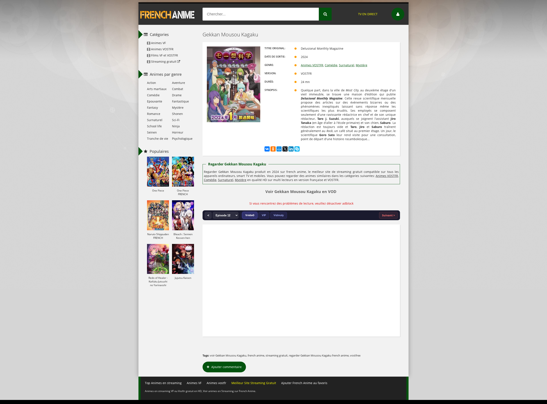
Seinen (152, 132)
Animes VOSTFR (312, 65)
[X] (285, 149)
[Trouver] (325, 14)
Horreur (177, 132)
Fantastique (180, 101)
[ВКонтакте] (267, 149)
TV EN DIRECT (368, 14)
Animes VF (158, 43)
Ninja (176, 126)
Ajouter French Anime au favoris (304, 383)
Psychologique (182, 139)
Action (151, 83)
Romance (153, 114)
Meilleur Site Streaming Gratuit (253, 383)
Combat (177, 89)
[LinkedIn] (291, 149)
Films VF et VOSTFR (164, 55)
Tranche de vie (157, 139)
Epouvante (154, 101)
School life (154, 126)
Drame (177, 95)
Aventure (178, 83)
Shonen (177, 114)
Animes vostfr (216, 383)
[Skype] (297, 149)
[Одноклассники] (273, 149)
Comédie (331, 65)
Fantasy (152, 107)
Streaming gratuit (163, 61)
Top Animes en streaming (163, 383)
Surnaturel (346, 65)
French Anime (167, 14)
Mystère (361, 65)
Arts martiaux (156, 89)
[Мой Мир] (279, 149)
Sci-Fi (175, 120)
